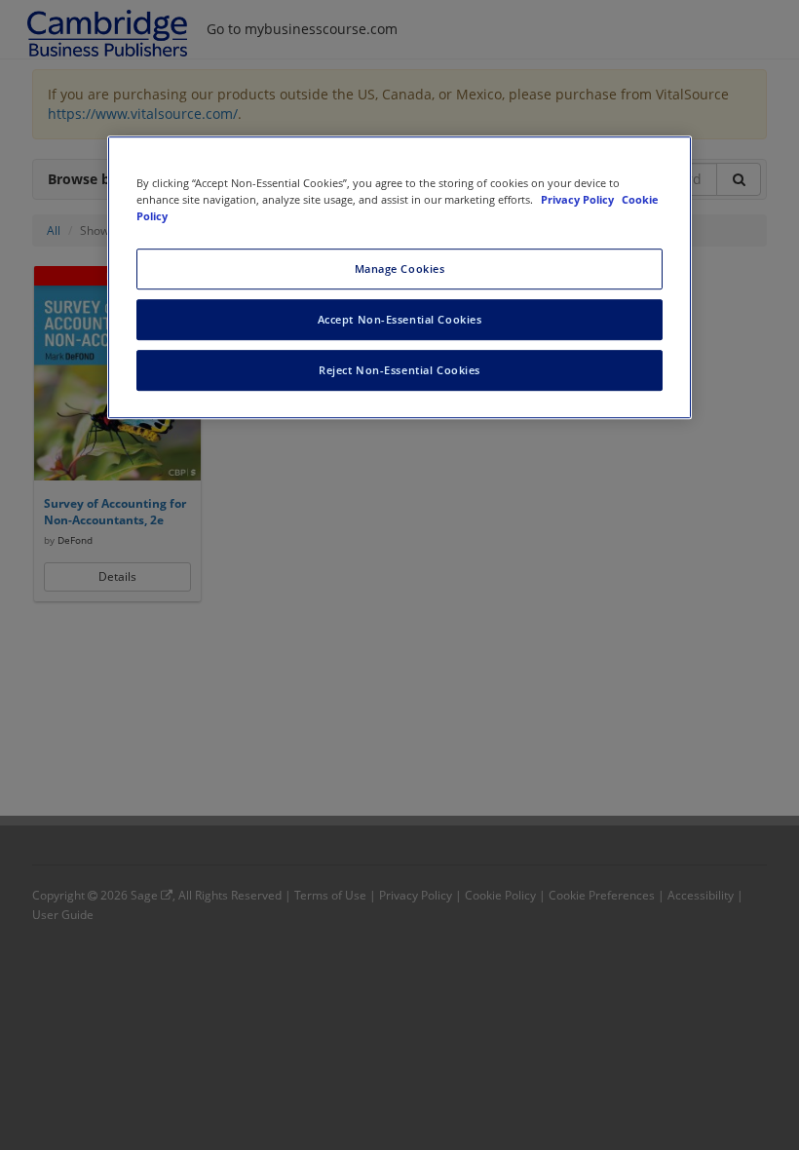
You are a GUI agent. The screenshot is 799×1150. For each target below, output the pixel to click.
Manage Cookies (400, 268)
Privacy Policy (579, 199)
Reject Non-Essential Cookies (399, 370)
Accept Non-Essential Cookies (400, 319)
